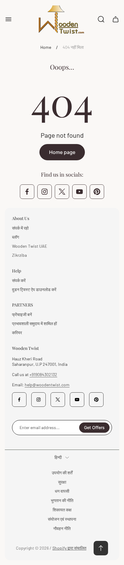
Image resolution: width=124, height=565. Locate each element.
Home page (62, 152)
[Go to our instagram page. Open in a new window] (44, 191)
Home (45, 47)
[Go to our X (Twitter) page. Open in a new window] (62, 191)
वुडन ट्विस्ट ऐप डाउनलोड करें (34, 289)
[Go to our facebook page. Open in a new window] (27, 191)
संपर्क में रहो (20, 228)
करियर (17, 332)
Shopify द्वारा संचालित (69, 548)
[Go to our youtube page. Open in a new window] (79, 191)
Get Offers (94, 427)
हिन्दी (58, 457)
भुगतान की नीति (62, 500)
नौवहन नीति (62, 528)
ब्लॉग (15, 237)
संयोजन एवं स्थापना (62, 519)
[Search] (101, 19)
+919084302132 (43, 374)
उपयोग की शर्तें (62, 472)
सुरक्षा (62, 482)
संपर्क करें (19, 280)
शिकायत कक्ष (62, 509)
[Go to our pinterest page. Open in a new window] (97, 191)
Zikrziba (19, 255)
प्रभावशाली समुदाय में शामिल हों (34, 323)
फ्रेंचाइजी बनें (22, 314)
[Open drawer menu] (8, 19)
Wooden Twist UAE (29, 246)
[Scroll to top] (101, 548)
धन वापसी (62, 491)
